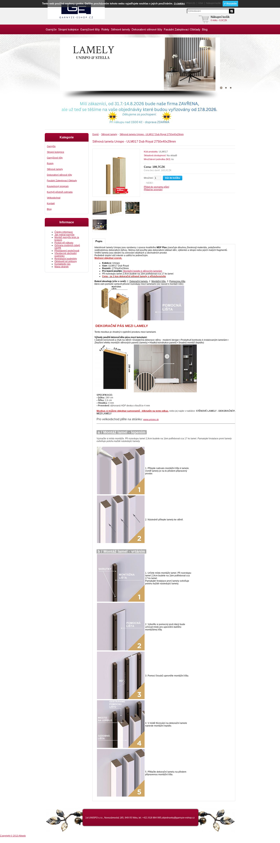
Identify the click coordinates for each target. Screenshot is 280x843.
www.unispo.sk (151, 419)
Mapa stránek (61, 266)
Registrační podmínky (65, 258)
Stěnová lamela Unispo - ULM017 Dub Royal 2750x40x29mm (152, 134)
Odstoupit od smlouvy (65, 261)
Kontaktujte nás (62, 264)
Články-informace (63, 232)
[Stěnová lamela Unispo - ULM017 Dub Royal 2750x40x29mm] (116, 193)
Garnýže (51, 29)
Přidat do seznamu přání (156, 187)
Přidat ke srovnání (153, 189)
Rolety (105, 29)
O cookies (179, 3)
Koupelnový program (58, 186)
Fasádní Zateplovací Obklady (182, 29)
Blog (204, 29)
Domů (95, 134)
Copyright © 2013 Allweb (13, 835)
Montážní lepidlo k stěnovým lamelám (142, 271)
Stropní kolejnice (68, 29)
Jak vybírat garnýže (64, 234)
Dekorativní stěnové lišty (147, 29)
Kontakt (51, 203)
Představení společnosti (66, 250)
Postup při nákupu (63, 242)
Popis (98, 241)
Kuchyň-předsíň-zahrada (60, 192)
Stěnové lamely (120, 29)
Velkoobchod (53, 197)
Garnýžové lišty (90, 29)
